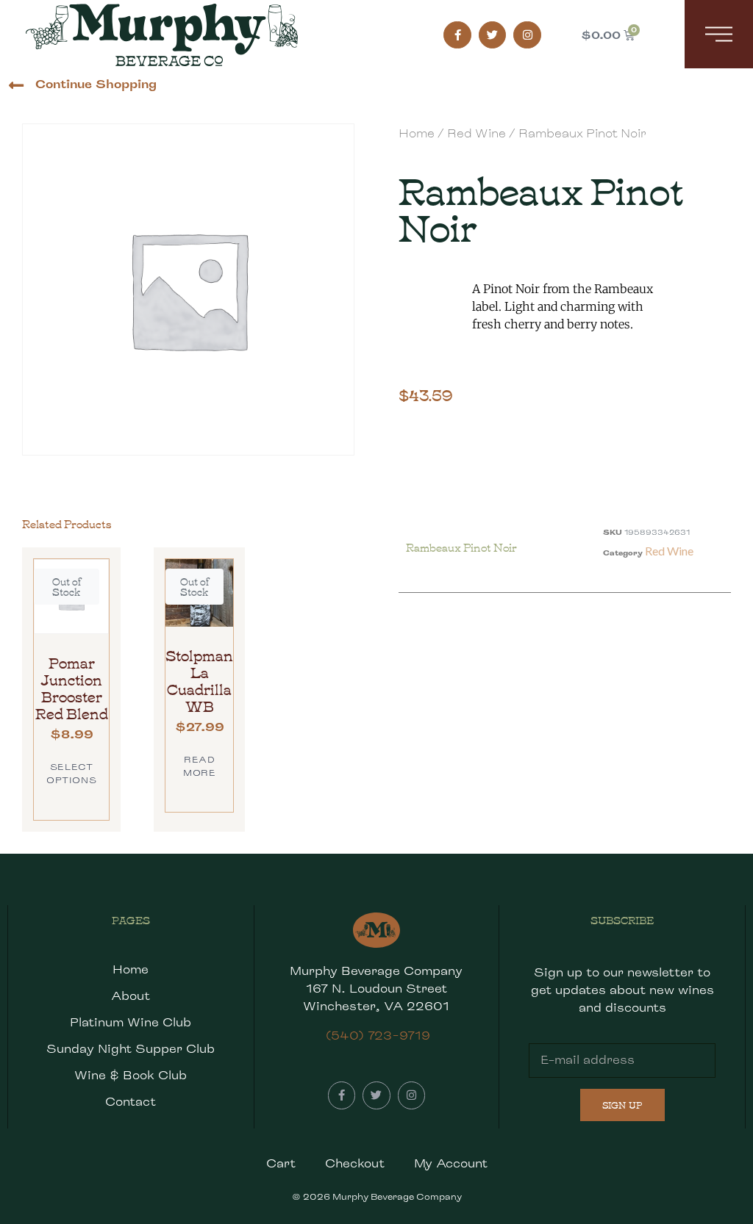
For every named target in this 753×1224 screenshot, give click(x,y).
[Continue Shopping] (15, 85)
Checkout (355, 1163)
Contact (130, 1102)
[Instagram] (527, 35)
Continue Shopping (96, 84)
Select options (71, 773)
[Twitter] (493, 35)
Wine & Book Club (130, 1075)
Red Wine (476, 133)
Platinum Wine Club (130, 1022)
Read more (199, 766)
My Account (451, 1163)
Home (417, 133)
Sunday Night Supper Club (130, 1049)
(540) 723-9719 (378, 1036)
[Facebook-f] (457, 35)
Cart (281, 1163)
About (130, 996)
